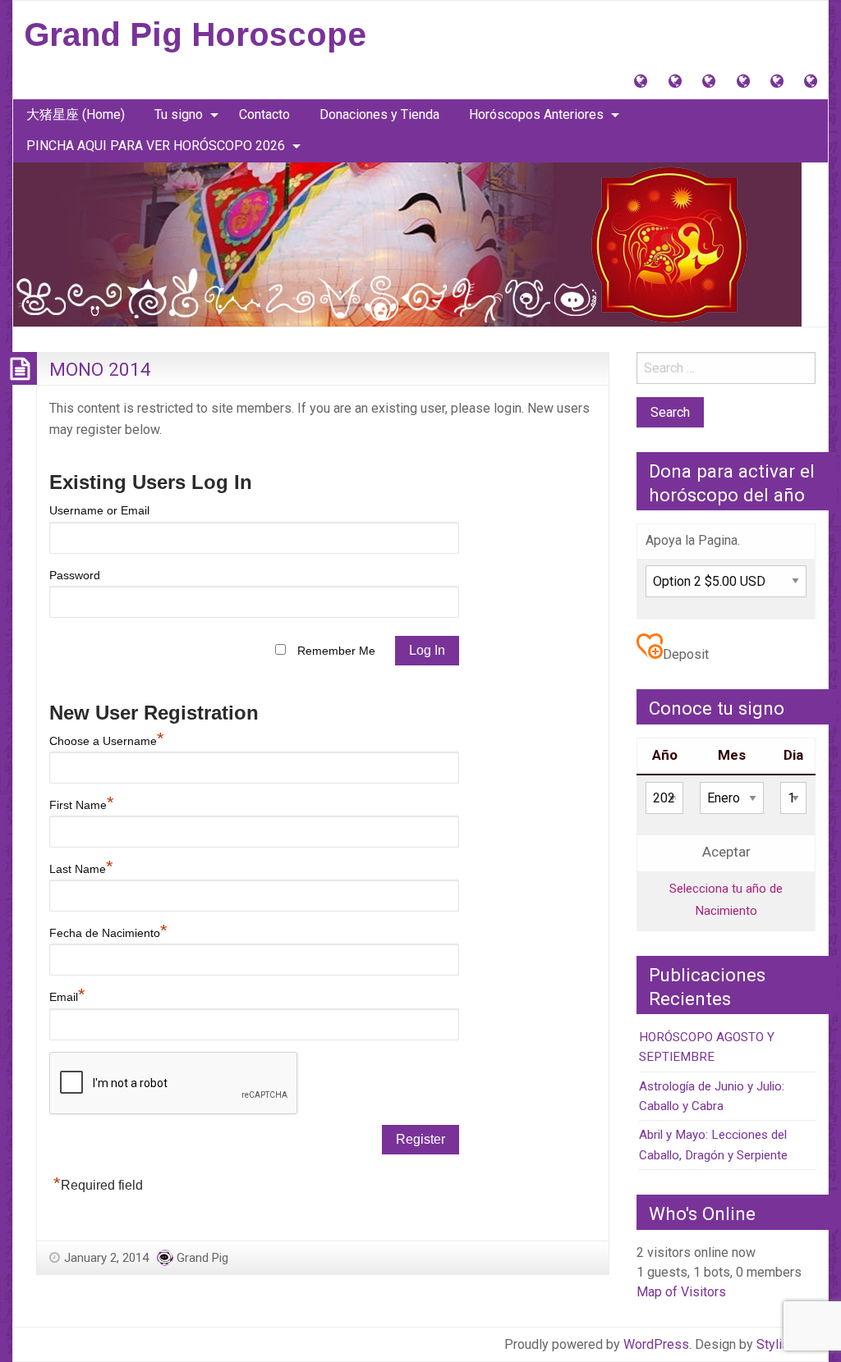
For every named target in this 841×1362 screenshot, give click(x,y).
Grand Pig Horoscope (195, 34)
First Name (81, 804)
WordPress (656, 1344)
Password (74, 575)
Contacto (264, 114)
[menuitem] (75, 114)
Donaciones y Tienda (379, 114)
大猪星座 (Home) (75, 114)
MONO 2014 (100, 369)
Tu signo (178, 114)
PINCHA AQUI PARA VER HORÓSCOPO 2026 (155, 145)
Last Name (81, 868)
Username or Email (99, 510)
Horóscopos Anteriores (536, 114)
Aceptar (726, 852)
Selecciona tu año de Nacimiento (726, 899)
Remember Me (336, 650)
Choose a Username (106, 740)
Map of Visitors (681, 1292)
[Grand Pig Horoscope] (407, 243)
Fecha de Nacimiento (108, 932)
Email (67, 996)
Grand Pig (202, 1257)
